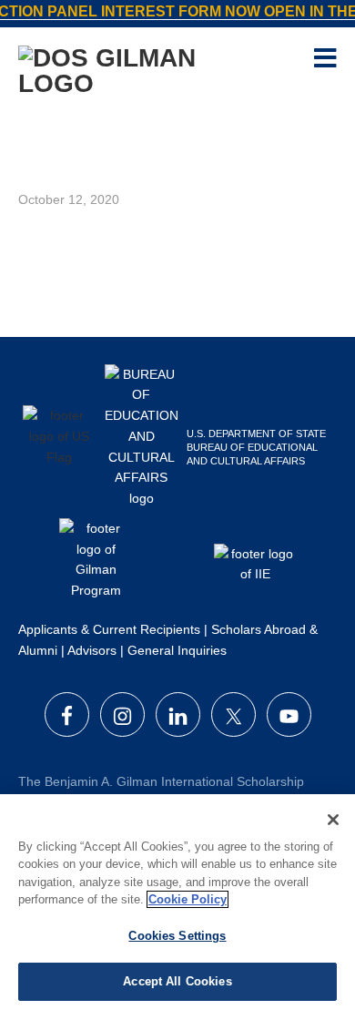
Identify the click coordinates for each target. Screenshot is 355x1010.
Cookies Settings (177, 936)
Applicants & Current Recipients (109, 629)
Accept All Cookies (177, 981)
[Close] (333, 820)
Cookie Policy (187, 899)
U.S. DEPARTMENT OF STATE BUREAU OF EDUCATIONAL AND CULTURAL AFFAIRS (256, 447)
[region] (177, 902)
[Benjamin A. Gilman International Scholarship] (145, 69)
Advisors (92, 650)
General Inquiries (177, 650)
